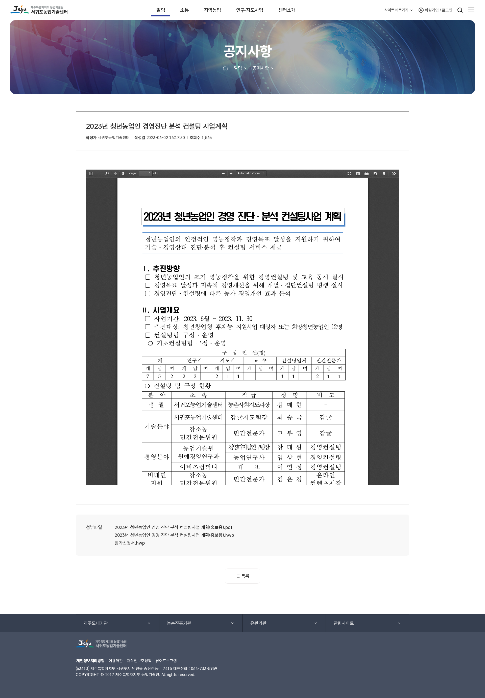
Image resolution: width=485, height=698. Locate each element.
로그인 (447, 10)
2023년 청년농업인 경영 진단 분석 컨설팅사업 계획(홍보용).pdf (173, 527)
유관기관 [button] (258, 623)
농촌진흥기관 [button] (179, 623)
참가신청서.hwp (130, 543)
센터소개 (287, 10)
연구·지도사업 (249, 10)
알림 (160, 10)
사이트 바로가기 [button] (396, 10)
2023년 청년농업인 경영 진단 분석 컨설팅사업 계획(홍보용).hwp (174, 535)
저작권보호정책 (139, 660)
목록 (245, 576)
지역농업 (212, 10)
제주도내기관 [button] (96, 623)
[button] (471, 10)
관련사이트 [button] (344, 623)
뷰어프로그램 (166, 660)
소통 (184, 10)
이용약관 (116, 660)
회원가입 (432, 10)
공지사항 (261, 68)
